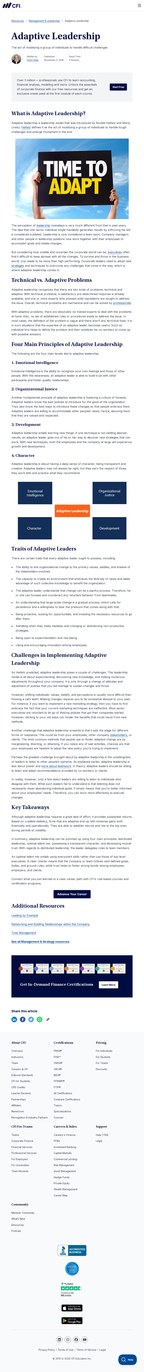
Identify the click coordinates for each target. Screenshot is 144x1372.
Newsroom (17, 1111)
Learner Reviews (21, 1093)
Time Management (23, 933)
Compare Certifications (67, 1099)
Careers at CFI (19, 1069)
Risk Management (64, 1165)
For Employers (19, 1159)
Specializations (62, 1111)
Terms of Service (86, 1349)
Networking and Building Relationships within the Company (50, 924)
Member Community (22, 1212)
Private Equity (62, 1183)
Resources (17, 1224)
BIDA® (57, 1075)
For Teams (102, 1062)
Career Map (61, 1195)
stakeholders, (119, 735)
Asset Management (65, 1171)
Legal (99, 1140)
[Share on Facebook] (22, 1021)
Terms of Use (65, 1349)
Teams (15, 1134)
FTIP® (57, 1087)
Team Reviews (19, 1171)
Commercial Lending (65, 1159)
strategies (17, 265)
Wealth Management (65, 1189)
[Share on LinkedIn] (14, 1021)
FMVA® (58, 1050)
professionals (122, 303)
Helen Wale (33, 60)
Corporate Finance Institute (12, 5)
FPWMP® (59, 1081)
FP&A (57, 1140)
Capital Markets (63, 1153)
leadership (43, 225)
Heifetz (26, 127)
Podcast (16, 1230)
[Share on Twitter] (31, 1021)
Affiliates (16, 1105)
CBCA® (58, 1069)
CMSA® (58, 1062)
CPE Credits (18, 1087)
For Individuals (104, 1050)
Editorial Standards (22, 1075)
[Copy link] (48, 1021)
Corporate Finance (22, 1140)
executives (115, 252)
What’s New (18, 1218)
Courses (58, 1117)
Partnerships (18, 1099)
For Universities (20, 1165)
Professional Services (24, 1153)
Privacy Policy (46, 1349)
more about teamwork (56, 766)
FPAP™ (57, 1057)
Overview (17, 1050)
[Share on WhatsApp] (39, 1021)
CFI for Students (20, 1081)
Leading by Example (24, 915)
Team (14, 1062)
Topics (58, 1105)
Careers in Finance (65, 1134)
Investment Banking (65, 1147)
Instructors (17, 1057)
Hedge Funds (62, 1177)
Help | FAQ (102, 1134)
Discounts (101, 1069)
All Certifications (63, 1093)
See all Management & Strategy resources (40, 941)
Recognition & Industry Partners (29, 1117)
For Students (103, 1057)
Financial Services (21, 1147)
